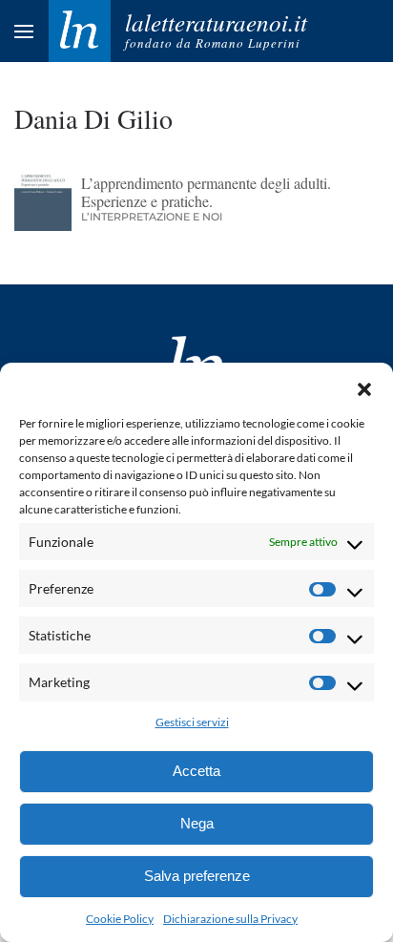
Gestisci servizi (192, 722)
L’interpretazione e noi (151, 216)
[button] (364, 386)
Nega (197, 823)
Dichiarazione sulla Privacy (230, 918)
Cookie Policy (120, 918)
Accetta (196, 771)
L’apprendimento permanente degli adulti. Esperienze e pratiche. (206, 192)
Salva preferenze (197, 876)
